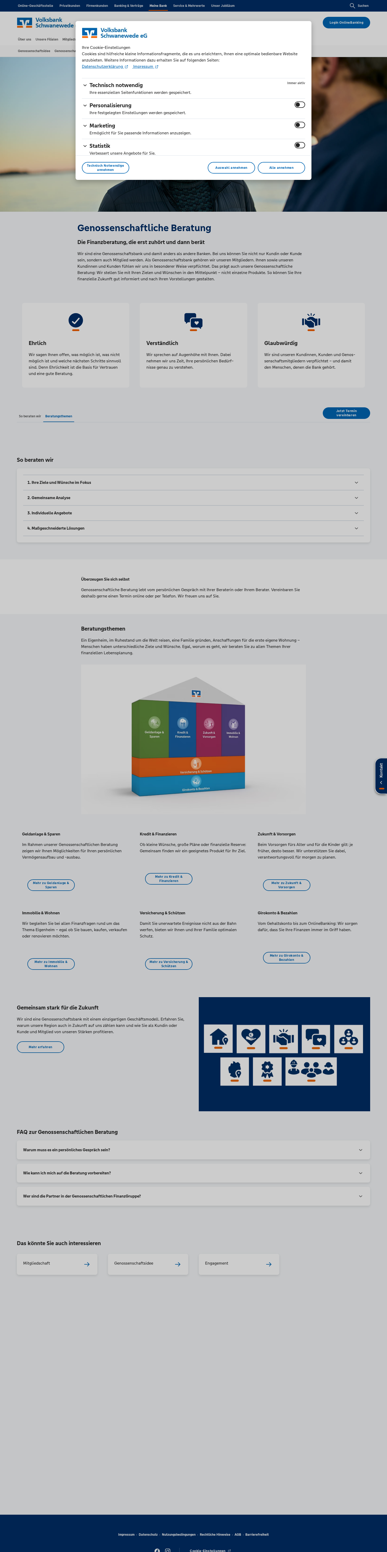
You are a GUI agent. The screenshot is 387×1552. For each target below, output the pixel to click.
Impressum (143, 66)
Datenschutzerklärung (103, 66)
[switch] (300, 105)
